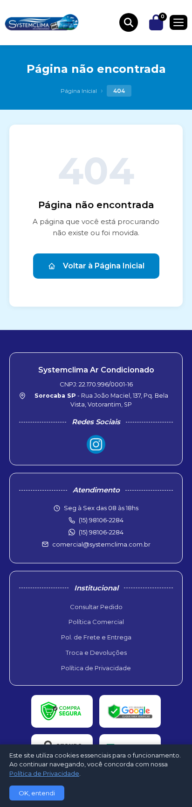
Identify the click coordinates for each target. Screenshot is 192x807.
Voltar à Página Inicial (103, 265)
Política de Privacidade (96, 668)
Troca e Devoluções (96, 652)
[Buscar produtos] (128, 22)
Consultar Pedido (96, 607)
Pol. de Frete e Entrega (96, 637)
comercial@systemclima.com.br (101, 544)
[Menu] (178, 22)
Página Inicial (79, 90)
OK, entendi (37, 793)
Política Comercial (96, 621)
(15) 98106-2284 (101, 532)
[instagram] (96, 444)
